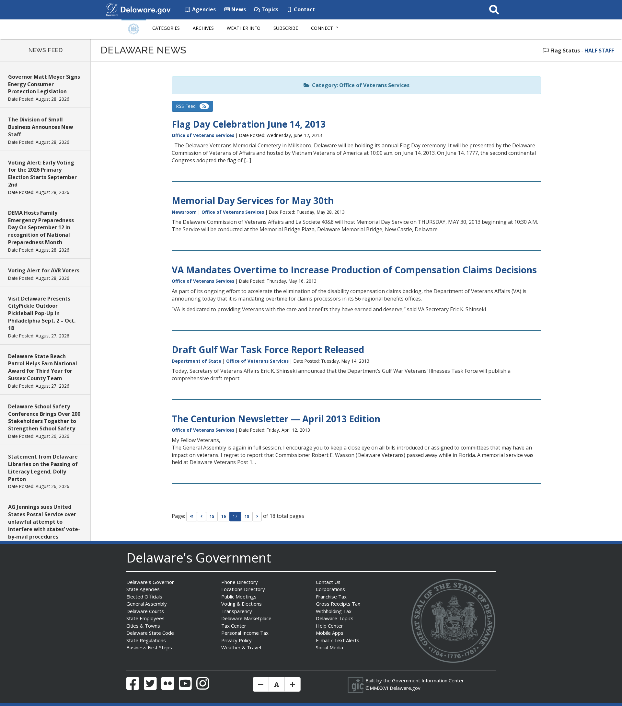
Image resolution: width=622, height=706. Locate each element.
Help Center (329, 625)
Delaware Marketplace (246, 618)
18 (247, 516)
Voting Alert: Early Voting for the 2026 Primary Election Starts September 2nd (42, 173)
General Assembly (146, 603)
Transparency (236, 611)
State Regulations (146, 640)
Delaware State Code (150, 633)
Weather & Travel (241, 647)
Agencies (203, 9)
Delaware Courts (145, 611)
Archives (203, 28)
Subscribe (285, 28)
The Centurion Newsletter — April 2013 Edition (276, 419)
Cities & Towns (143, 625)
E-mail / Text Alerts (337, 640)
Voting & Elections (241, 603)
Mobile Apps (329, 633)
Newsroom (184, 212)
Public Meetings (239, 596)
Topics (269, 9)
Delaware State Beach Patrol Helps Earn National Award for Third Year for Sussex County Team (42, 367)
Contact (304, 9)
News (238, 9)
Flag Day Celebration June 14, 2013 (249, 124)
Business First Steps (149, 647)
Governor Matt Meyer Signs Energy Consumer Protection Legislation (44, 84)
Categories (166, 28)
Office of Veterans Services (203, 135)
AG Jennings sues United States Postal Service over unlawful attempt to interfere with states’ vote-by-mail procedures (44, 521)
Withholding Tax (333, 611)
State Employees (145, 618)
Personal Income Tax (245, 633)
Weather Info (243, 28)
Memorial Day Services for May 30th (253, 200)
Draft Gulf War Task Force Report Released (268, 349)
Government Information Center (428, 680)
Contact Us (328, 582)
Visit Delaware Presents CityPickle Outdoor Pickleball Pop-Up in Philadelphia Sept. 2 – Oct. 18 (41, 313)
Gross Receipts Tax (338, 603)
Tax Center (233, 625)
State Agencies (143, 589)
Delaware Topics (334, 618)
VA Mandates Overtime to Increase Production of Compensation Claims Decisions (354, 270)
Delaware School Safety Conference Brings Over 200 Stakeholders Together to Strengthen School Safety (44, 417)
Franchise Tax (331, 596)
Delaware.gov (405, 688)
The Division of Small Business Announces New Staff (40, 127)
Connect (322, 28)
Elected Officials (144, 596)
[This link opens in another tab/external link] (111, 9)
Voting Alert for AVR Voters (43, 270)
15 (212, 516)
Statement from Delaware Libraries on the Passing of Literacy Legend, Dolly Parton (43, 468)
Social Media (329, 647)
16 (223, 516)
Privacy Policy (236, 640)
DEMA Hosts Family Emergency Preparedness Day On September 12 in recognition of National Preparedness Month (41, 227)
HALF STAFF (599, 50)
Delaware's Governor (150, 582)
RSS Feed (188, 106)
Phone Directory (239, 582)
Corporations (330, 589)
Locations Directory (243, 589)
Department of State (196, 361)
